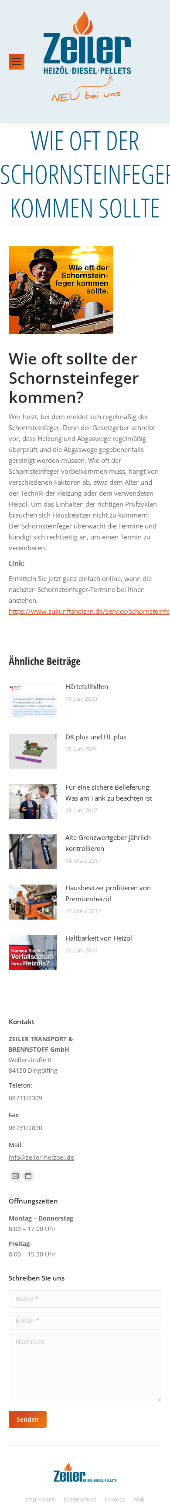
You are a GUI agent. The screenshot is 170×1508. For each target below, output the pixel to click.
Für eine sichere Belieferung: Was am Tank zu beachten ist (108, 792)
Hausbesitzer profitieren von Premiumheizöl (108, 893)
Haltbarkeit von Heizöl (98, 938)
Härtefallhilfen (86, 686)
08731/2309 (25, 1098)
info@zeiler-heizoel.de (41, 1157)
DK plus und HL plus (95, 736)
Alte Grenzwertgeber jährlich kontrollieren (108, 843)
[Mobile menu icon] (16, 62)
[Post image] (33, 700)
